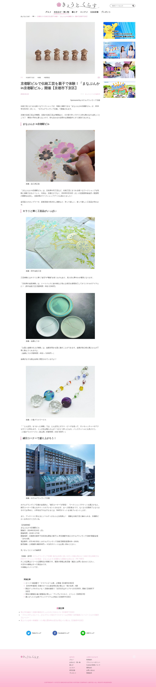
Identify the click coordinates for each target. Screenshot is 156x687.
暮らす (74, 12)
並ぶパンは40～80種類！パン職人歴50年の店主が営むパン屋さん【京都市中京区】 (52, 620)
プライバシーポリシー (93, 662)
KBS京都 (94, 12)
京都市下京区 (30, 77)
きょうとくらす (25, 16)
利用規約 (89, 659)
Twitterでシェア (36, 633)
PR (33, 16)
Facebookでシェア (63, 633)
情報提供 (89, 673)
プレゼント (106, 12)
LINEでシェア (90, 633)
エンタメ (84, 12)
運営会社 (89, 667)
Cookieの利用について (93, 665)
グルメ (48, 12)
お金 (79, 18)
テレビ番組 (98, 18)
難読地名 (87, 18)
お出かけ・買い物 (61, 12)
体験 (39, 77)
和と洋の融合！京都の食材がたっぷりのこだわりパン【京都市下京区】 (48, 612)
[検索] (133, 6)
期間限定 (47, 77)
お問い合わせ (90, 670)
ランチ (53, 18)
